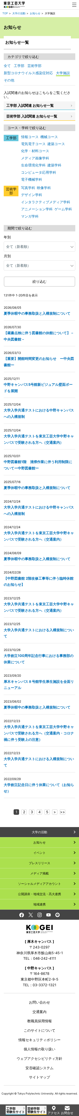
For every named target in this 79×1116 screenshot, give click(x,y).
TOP (5, 13)
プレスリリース (39, 863)
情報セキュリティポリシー (39, 1040)
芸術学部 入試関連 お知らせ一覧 (31, 116)
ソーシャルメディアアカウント (39, 883)
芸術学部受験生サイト (36, 1110)
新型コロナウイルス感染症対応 (28, 73)
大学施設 (63, 73)
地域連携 (39, 904)
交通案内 (39, 1012)
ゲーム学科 (63, 209)
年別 (7, 237)
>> (62, 812)
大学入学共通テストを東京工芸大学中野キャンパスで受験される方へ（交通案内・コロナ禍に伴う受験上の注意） (39, 733)
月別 (7, 256)
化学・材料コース (35, 151)
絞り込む (39, 281)
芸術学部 (34, 65)
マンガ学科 (30, 216)
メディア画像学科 (35, 158)
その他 (9, 80)
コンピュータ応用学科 (38, 172)
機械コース (49, 137)
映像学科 (44, 188)
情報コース (30, 137)
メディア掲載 (39, 873)
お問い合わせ (39, 1002)
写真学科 (28, 188)
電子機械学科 (31, 179)
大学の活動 (18, 13)
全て (7, 65)
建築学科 (54, 165)
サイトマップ (39, 1077)
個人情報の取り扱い (39, 1049)
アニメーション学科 (37, 209)
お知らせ (35, 13)
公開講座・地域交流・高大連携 (39, 894)
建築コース (56, 144)
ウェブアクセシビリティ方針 (39, 1058)
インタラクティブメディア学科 (45, 202)
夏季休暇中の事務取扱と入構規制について (37, 313)
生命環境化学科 (33, 165)
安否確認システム (39, 1068)
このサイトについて (39, 1030)
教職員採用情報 (39, 1021)
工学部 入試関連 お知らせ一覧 (30, 105)
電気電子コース (33, 144)
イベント (39, 853)
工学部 (19, 65)
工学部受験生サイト (15, 1110)
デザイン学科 (31, 195)
